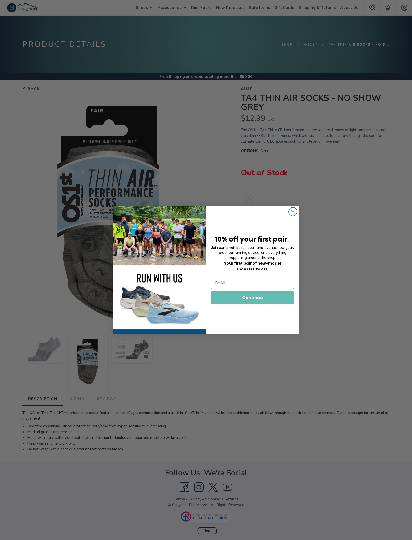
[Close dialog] (293, 211)
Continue (252, 298)
